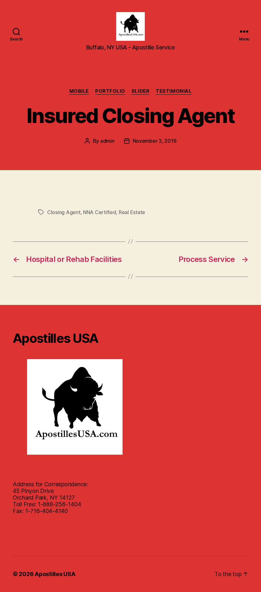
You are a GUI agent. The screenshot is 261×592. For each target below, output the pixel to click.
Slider (140, 91)
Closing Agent (64, 212)
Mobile (79, 91)
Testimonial (174, 91)
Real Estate (132, 212)
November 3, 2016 (155, 141)
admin (107, 141)
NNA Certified (99, 212)
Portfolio (110, 91)
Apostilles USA (55, 574)
